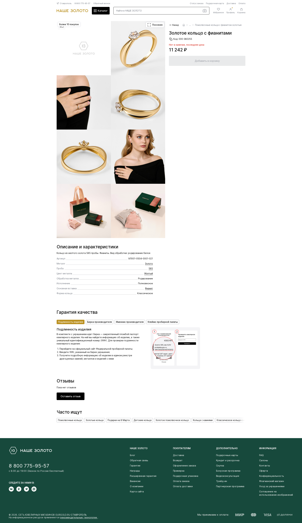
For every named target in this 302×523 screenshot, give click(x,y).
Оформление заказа (184, 465)
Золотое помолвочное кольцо (172, 420)
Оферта (263, 470)
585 (151, 268)
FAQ (261, 455)
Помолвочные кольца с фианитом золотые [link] (218, 25)
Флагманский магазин (271, 481)
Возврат (177, 460)
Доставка (231, 3)
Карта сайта (137, 491)
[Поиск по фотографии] (205, 11)
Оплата (241, 3)
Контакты (264, 465)
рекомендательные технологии (79, 517)
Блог (132, 455)
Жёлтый (148, 273)
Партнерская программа (230, 486)
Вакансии (135, 481)
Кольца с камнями (203, 420)
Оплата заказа (181, 481)
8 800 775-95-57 (82, 3)
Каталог (103, 10)
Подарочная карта (215, 3)
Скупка (220, 465)
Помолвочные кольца (70, 420)
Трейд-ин (221, 481)
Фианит (149, 288)
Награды (135, 470)
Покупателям (182, 448)
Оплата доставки (183, 486)
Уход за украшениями (271, 486)
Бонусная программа (228, 470)
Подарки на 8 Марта (119, 420)
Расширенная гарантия (143, 476)
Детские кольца (142, 420)
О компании (136, 486)
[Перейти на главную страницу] (72, 10)
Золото (149, 263)
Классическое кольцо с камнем (234, 420)
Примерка (178, 470)
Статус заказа (196, 3)
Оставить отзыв (71, 396)
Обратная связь (139, 460)
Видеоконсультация (227, 476)
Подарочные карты (227, 455)
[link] (183, 25)
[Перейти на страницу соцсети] (12, 489)
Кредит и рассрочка (228, 460)
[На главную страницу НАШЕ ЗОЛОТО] (30, 450)
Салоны (263, 460)
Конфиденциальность (271, 476)
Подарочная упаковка (185, 476)
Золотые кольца (94, 420)
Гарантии (135, 465)
